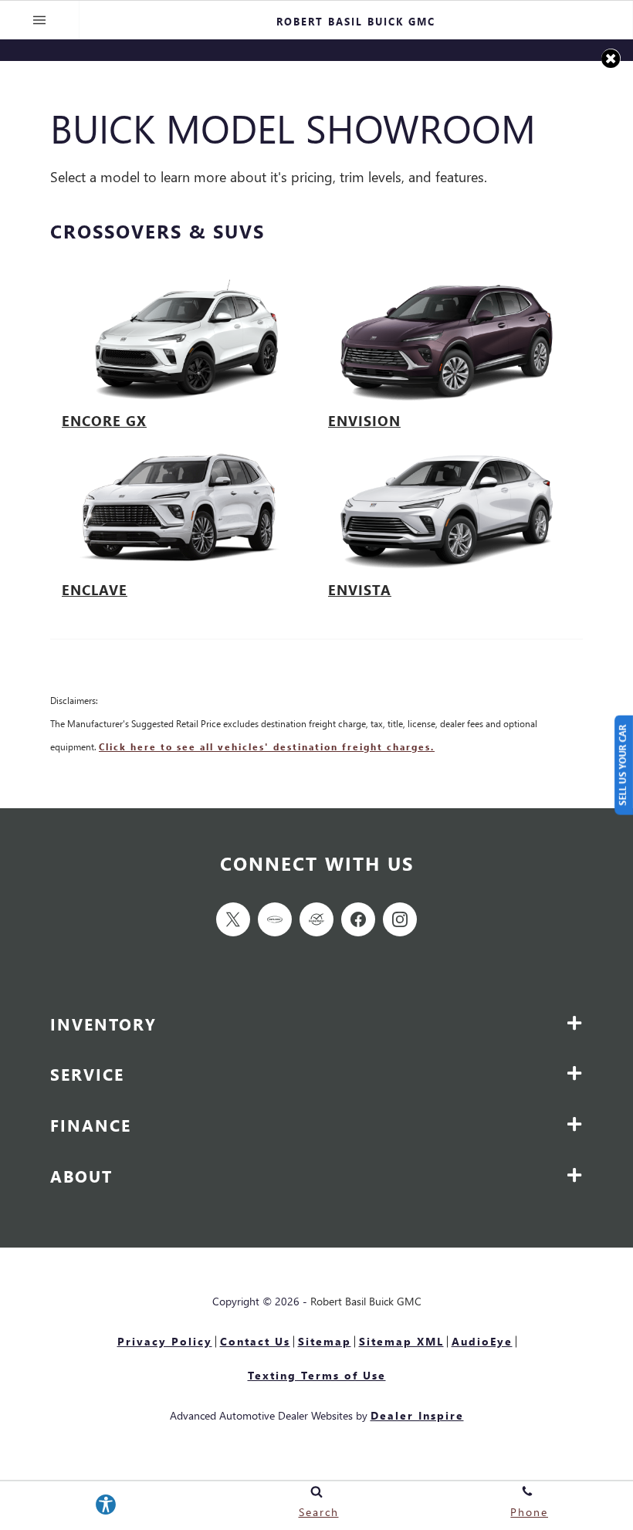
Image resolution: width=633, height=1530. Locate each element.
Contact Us (255, 1341)
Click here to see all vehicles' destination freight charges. (267, 747)
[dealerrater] (316, 919)
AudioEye (482, 1341)
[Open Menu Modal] (40, 20)
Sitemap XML (401, 1341)
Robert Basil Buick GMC (365, 1301)
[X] (233, 919)
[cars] (275, 919)
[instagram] (400, 919)
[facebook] (358, 919)
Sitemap (324, 1341)
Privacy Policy (164, 1341)
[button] (611, 58)
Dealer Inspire (417, 1415)
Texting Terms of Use (317, 1375)
